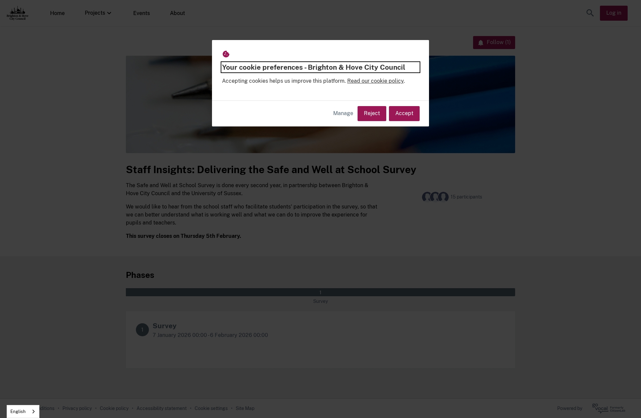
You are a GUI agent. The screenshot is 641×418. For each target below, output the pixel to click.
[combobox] (23, 411)
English (18, 411)
